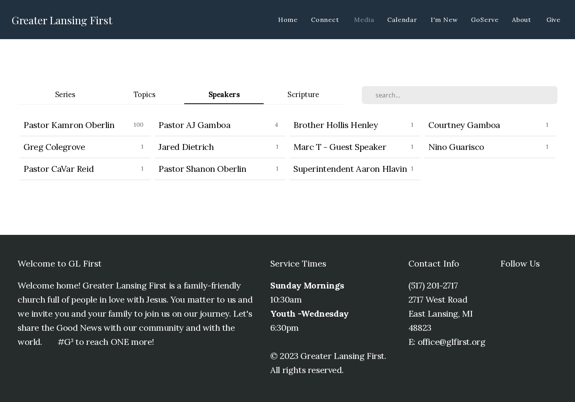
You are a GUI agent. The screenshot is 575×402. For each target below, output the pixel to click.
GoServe (485, 19)
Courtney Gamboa (464, 124)
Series (65, 94)
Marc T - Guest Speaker (339, 146)
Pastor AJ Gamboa (194, 124)
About (522, 19)
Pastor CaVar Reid (58, 168)
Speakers (224, 94)
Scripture (303, 94)
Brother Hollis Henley (335, 124)
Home (288, 19)
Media (364, 19)
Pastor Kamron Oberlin (69, 124)
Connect (326, 19)
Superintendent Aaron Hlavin (350, 168)
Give (553, 19)
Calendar (402, 19)
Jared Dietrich (186, 146)
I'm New (444, 19)
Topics (145, 94)
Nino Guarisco (456, 146)
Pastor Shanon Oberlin (202, 168)
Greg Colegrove (54, 146)
